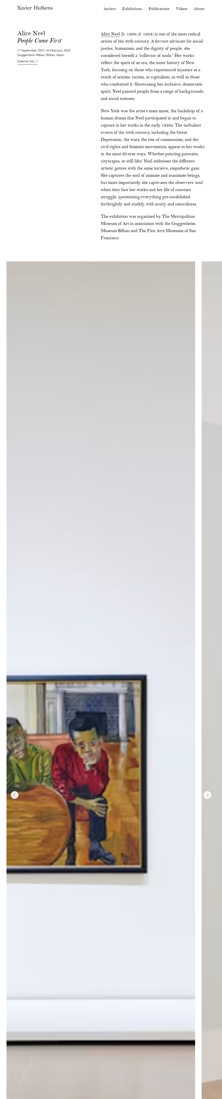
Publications (159, 9)
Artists (110, 9)
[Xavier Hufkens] (34, 9)
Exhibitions (132, 9)
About (199, 9)
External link (25, 61)
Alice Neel (110, 34)
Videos (182, 9)
